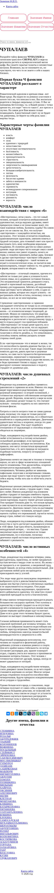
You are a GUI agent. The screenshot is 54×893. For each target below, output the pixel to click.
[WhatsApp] (37, 713)
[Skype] (42, 713)
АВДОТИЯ (6, 777)
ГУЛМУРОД (6, 763)
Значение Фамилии (13, 26)
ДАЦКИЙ (5, 741)
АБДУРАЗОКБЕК (9, 739)
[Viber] (33, 713)
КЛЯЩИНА (6, 804)
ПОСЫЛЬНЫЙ (8, 750)
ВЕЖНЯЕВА (7, 747)
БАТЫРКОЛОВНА (10, 806)
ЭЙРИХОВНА (7, 755)
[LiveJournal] (29, 713)
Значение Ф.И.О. (8, 1)
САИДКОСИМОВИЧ (11, 758)
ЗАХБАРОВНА (8, 847)
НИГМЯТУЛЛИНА (10, 774)
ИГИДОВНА (7, 733)
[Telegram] (46, 713)
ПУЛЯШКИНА (8, 782)
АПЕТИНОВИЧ (8, 793)
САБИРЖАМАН (8, 768)
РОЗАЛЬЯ (5, 736)
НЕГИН (4, 796)
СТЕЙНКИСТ (7, 752)
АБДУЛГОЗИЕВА (9, 828)
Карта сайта (12, 6)
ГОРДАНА (5, 844)
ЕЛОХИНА (6, 817)
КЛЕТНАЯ (6, 798)
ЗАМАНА (5, 779)
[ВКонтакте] (8, 713)
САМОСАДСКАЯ (9, 820)
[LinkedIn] (25, 713)
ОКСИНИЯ (6, 790)
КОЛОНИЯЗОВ (8, 744)
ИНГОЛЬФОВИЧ (9, 834)
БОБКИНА (6, 815)
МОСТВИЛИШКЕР (10, 760)
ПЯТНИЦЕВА (7, 809)
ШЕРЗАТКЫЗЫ (8, 825)
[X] (20, 713)
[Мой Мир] (16, 713)
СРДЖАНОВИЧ (8, 858)
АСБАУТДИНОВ (9, 842)
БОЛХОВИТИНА (9, 836)
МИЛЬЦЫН (6, 785)
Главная (13, 18)
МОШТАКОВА (8, 801)
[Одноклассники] (12, 713)
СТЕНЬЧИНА (7, 731)
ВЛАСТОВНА (7, 852)
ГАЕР (3, 850)
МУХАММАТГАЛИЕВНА (14, 823)
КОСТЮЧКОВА (8, 839)
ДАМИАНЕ (6, 766)
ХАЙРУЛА (6, 787)
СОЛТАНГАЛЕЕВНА (11, 812)
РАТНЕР (4, 831)
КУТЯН (4, 855)
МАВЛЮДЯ (6, 771)
